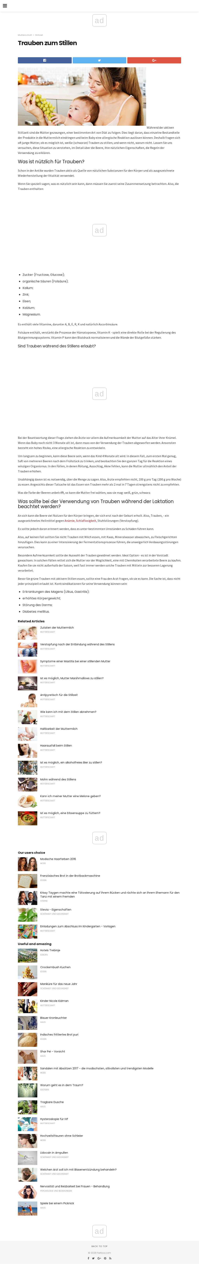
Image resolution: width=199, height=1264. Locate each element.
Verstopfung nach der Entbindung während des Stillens (77, 644)
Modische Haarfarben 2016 (58, 859)
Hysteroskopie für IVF (54, 1119)
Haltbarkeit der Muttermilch (59, 729)
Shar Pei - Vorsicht (52, 1051)
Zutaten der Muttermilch (57, 628)
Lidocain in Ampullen (54, 1153)
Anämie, (70, 521)
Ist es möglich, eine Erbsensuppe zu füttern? (70, 813)
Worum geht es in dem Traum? (61, 1085)
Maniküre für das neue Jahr (58, 984)
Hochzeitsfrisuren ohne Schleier (61, 1136)
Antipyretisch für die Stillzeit (59, 695)
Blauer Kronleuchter (53, 1018)
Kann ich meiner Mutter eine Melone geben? (70, 796)
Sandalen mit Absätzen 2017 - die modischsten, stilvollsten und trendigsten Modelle (97, 1068)
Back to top (99, 1246)
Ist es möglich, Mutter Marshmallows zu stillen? (72, 678)
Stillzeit (39, 35)
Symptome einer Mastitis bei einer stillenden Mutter (75, 661)
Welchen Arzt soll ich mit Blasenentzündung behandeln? (78, 1170)
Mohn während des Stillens (58, 779)
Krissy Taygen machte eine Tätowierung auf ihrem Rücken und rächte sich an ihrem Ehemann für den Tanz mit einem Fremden (110, 895)
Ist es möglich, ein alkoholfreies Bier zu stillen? (71, 762)
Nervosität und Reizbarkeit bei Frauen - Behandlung (75, 1186)
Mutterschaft (25, 35)
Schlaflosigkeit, (86, 521)
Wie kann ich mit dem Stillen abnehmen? (68, 712)
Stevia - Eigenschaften (55, 910)
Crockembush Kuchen (55, 967)
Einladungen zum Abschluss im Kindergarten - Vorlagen (77, 926)
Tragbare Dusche (52, 1102)
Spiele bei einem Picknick (57, 1203)
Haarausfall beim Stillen (56, 746)
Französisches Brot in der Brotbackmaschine (70, 876)
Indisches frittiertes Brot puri (59, 1034)
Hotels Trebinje (50, 950)
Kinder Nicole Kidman (54, 1001)
